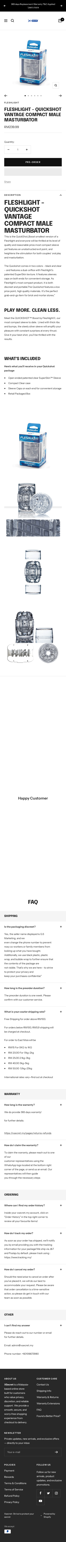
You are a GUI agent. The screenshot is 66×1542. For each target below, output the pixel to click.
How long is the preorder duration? (24, 988)
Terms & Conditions (15, 1483)
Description (12, 195)
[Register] (56, 1452)
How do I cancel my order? (19, 1269)
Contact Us (43, 1384)
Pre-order (33, 162)
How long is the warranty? (19, 1104)
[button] (33, 172)
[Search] (12, 20)
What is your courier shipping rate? (24, 1011)
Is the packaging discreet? (20, 926)
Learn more (33, 7)
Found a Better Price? (48, 1416)
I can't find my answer (17, 1325)
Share (7, 181)
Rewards (9, 1476)
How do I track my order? (18, 1233)
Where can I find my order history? (24, 1205)
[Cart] (60, 20)
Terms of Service (13, 1489)
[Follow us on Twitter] (48, 1493)
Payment (9, 1470)
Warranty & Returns (48, 1397)
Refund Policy (11, 1495)
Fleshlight (11, 102)
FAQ (39, 1409)
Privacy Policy (11, 1502)
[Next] (60, 95)
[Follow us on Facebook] (41, 1493)
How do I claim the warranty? (21, 1145)
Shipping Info (44, 1390)
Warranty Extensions (48, 1403)
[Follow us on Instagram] (56, 1493)
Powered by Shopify (49, 1515)
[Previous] (5, 95)
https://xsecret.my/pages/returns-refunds (27, 1133)
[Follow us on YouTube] (41, 1501)
